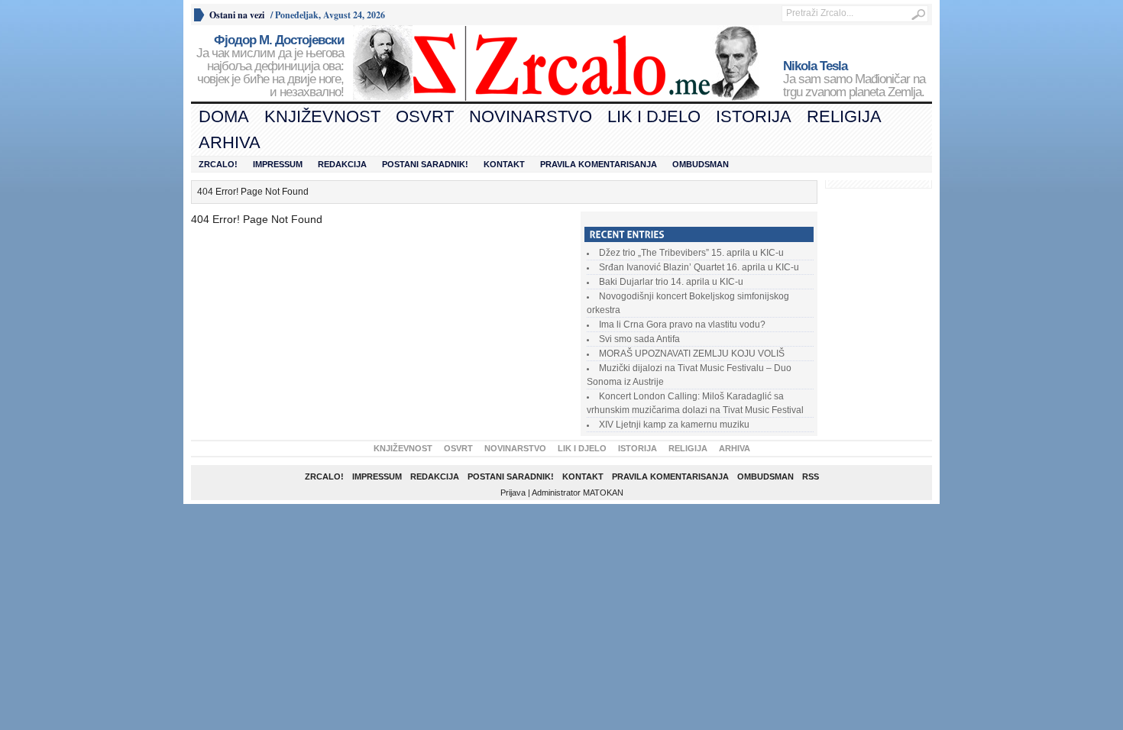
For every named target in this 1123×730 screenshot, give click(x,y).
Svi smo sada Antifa (639, 339)
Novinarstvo (530, 116)
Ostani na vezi (236, 14)
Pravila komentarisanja (598, 164)
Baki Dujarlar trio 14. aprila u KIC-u (671, 281)
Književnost (322, 116)
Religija (844, 116)
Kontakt (504, 164)
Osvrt (425, 116)
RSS (810, 476)
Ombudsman (700, 164)
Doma (224, 116)
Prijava (513, 492)
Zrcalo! (218, 164)
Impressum (278, 164)
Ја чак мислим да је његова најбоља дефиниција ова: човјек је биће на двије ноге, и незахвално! (270, 66)
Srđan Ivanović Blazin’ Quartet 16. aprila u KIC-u (699, 267)
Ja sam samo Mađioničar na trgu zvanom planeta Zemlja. (854, 79)
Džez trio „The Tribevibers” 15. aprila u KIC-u (691, 252)
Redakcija (342, 164)
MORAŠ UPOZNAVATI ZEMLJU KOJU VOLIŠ (692, 353)
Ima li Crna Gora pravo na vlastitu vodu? (682, 324)
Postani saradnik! (425, 164)
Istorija (753, 116)
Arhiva (230, 142)
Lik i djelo (654, 116)
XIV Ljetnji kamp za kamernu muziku (674, 424)
